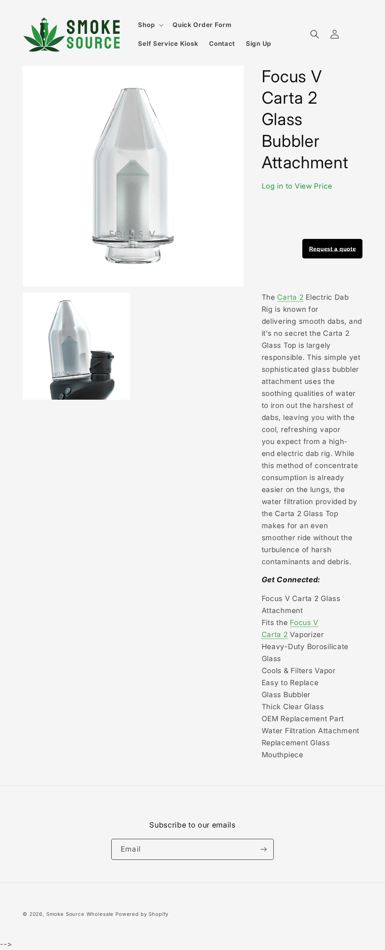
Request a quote (332, 248)
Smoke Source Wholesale (80, 914)
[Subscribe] (263, 849)
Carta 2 (290, 297)
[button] (150, 25)
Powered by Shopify (141, 914)
